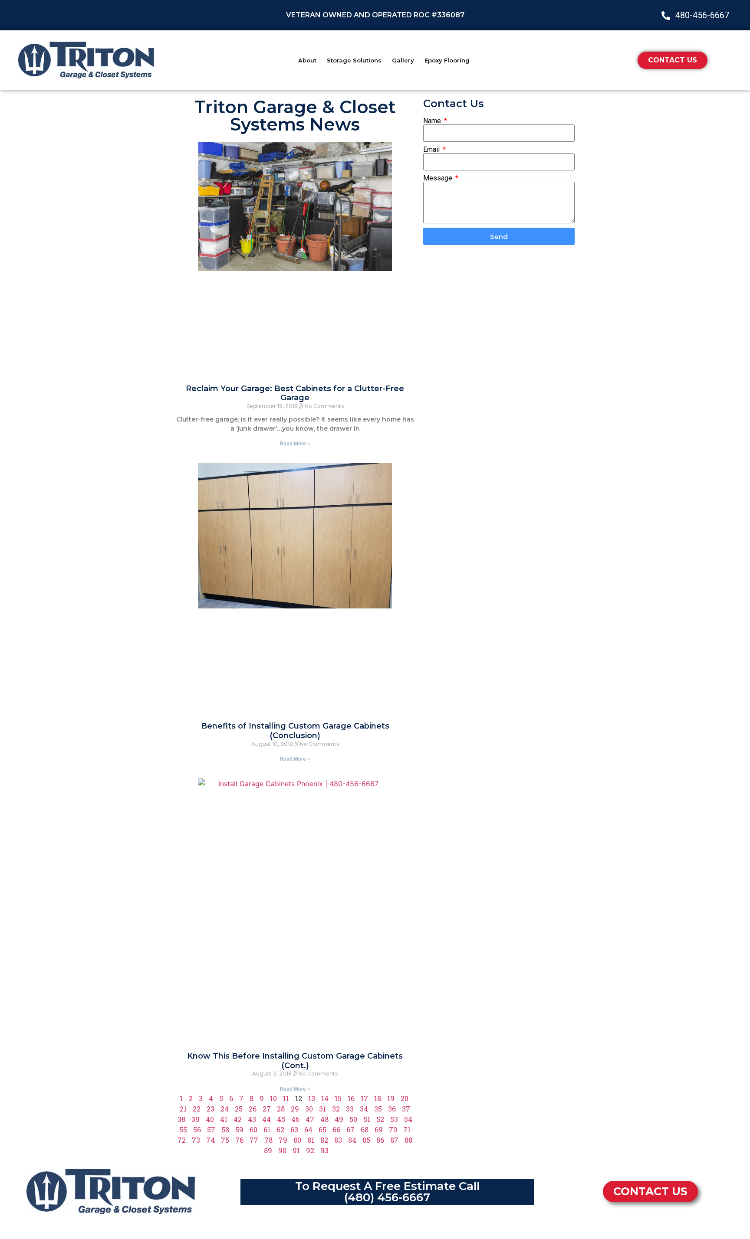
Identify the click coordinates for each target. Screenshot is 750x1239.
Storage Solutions (354, 60)
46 (295, 1119)
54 (408, 1119)
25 (239, 1108)
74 (210, 1139)
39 (195, 1119)
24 (224, 1108)
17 (364, 1098)
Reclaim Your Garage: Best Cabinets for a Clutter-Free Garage (295, 393)
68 (364, 1129)
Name (433, 121)
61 (266, 1129)
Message (438, 178)
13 (311, 1098)
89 (268, 1150)
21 (183, 1108)
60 (253, 1129)
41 (223, 1119)
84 (352, 1139)
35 (378, 1108)
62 (280, 1129)
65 (322, 1129)
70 (393, 1129)
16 (351, 1098)
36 (392, 1108)
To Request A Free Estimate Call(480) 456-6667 (387, 1191)
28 (281, 1108)
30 (309, 1108)
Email (432, 149)
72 (182, 1139)
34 (364, 1108)
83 (338, 1139)
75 (225, 1139)
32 (336, 1108)
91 (296, 1150)
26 (253, 1108)
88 (408, 1139)
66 (336, 1129)
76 (239, 1139)
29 (295, 1108)
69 (379, 1129)
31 (322, 1108)
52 (380, 1119)
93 (324, 1150)
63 (294, 1129)
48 (324, 1119)
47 (310, 1119)
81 (310, 1139)
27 (267, 1108)
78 (268, 1139)
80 (297, 1139)
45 (281, 1119)
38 (181, 1119)
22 (197, 1108)
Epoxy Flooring (447, 60)
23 (210, 1108)
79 (283, 1139)
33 (350, 1108)
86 (380, 1139)
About (307, 60)
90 (282, 1150)
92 (310, 1150)
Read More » (295, 444)
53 (394, 1119)
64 (308, 1129)
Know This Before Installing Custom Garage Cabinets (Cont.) (295, 1060)
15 (338, 1098)
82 (324, 1139)
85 (366, 1139)
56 (197, 1129)
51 (366, 1119)
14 (325, 1098)
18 (377, 1098)
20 (404, 1098)
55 (183, 1129)
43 (252, 1119)
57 (211, 1129)
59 (239, 1129)
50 (353, 1119)
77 (254, 1139)
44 (266, 1119)
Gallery (403, 60)
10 (273, 1098)
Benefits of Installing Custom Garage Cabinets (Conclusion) (295, 730)
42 (238, 1119)
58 (225, 1129)
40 (210, 1119)
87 (394, 1139)
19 (391, 1098)
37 (406, 1108)
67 (350, 1129)
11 (286, 1098)
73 (196, 1139)
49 (339, 1119)
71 (407, 1129)
